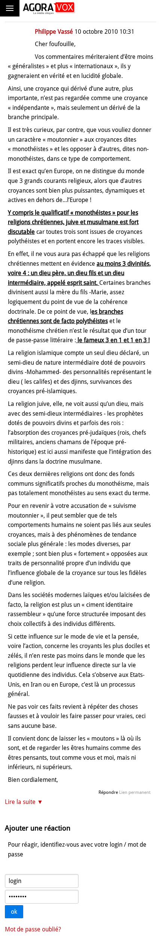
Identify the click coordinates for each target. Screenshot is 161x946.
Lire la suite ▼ (24, 801)
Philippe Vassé (54, 31)
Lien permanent (135, 792)
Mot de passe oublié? (33, 929)
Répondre (108, 792)
